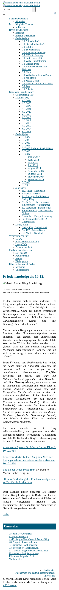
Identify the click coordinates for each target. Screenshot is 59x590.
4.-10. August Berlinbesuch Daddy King (29, 539)
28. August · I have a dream (23, 542)
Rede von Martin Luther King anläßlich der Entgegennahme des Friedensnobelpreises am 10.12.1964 (29, 460)
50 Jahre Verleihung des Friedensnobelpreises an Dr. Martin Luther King (29, 480)
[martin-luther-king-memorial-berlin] (21, 4)
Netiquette (49, 570)
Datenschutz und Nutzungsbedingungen (35, 572)
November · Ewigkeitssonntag (24, 553)
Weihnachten (15, 559)
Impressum (49, 575)
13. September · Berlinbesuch (24, 547)
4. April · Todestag (18, 536)
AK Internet (10, 585)
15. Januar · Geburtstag (20, 533)
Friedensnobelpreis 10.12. (22, 556)
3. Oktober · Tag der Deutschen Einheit (28, 550)
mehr (6, 514)
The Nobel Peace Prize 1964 (19, 469)
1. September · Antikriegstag (23, 545)
